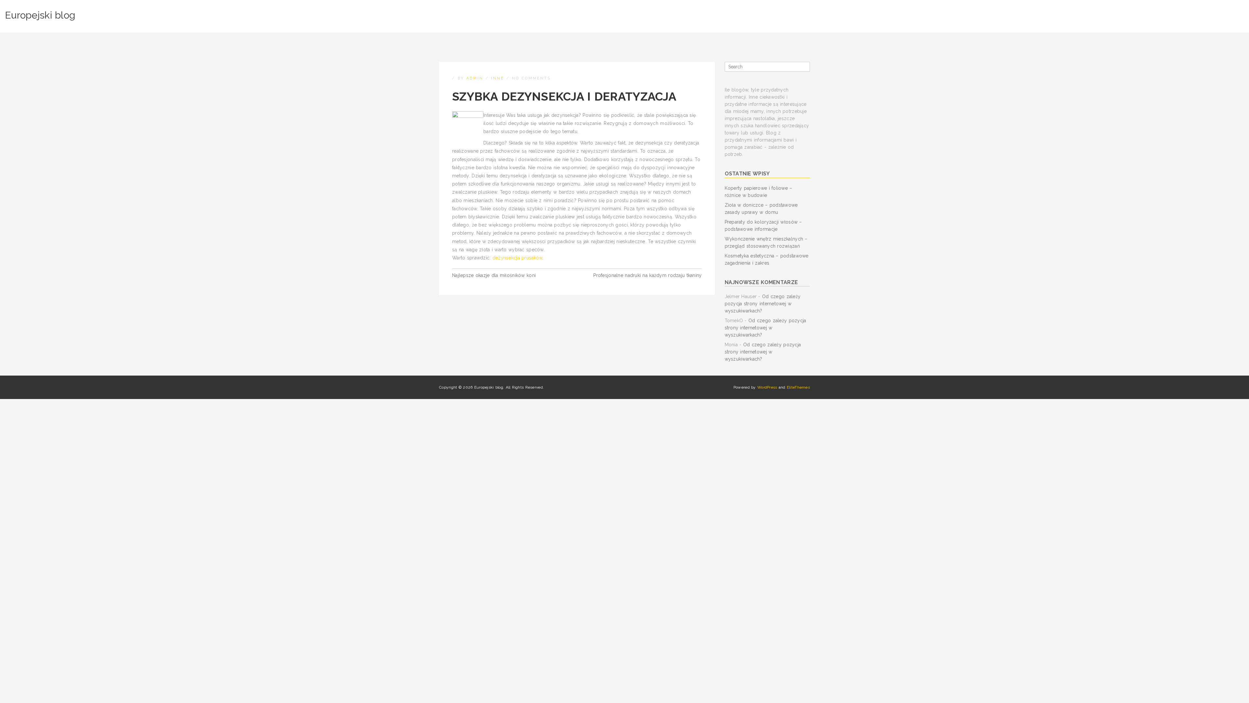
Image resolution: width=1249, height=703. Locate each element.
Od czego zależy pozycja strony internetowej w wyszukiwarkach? (763, 303)
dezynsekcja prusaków (517, 257)
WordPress (767, 387)
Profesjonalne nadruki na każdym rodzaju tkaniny (647, 275)
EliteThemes (798, 387)
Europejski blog (40, 15)
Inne (497, 78)
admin (474, 78)
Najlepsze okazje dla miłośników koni (494, 275)
